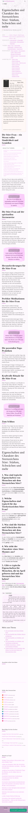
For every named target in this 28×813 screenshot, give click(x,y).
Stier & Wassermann (17, 73)
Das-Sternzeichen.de (13, 808)
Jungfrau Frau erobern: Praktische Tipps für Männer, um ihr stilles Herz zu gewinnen (13, 772)
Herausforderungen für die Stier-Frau (11, 154)
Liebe (12, 52)
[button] (25, 1)
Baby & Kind (18, 52)
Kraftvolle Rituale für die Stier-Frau (10, 159)
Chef (12, 57)
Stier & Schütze (16, 69)
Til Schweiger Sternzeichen (10, 743)
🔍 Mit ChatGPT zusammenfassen (18, 810)
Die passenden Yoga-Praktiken (9, 158)
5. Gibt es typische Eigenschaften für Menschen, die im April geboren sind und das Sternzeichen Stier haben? (13, 174)
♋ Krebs (7, 702)
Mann (9, 45)
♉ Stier (7, 697)
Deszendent (13, 42)
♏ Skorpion (10, 711)
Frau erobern (22, 50)
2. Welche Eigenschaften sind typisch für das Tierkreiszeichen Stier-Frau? (12, 166)
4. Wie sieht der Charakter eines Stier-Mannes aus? (13, 171)
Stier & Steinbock (16, 71)
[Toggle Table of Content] (23, 148)
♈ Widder (8, 695)
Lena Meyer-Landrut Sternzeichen (12, 745)
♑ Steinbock (10, 716)
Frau (12, 45)
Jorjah (10, 595)
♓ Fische (8, 720)
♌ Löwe (8, 704)
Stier (3, 585)
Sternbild (12, 43)
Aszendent (20, 40)
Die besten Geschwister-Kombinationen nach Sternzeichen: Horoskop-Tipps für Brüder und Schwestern (13, 783)
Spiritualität (10, 47)
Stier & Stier (15, 59)
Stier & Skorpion (16, 68)
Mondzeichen (20, 42)
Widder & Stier (15, 76)
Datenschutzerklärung (9, 809)
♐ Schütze (10, 713)
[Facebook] (4, 600)
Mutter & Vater (14, 56)
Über (3, 593)
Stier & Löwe (22, 63)
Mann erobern (14, 50)
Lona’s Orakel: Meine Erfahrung (11, 796)
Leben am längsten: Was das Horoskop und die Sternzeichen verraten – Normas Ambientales (13, 766)
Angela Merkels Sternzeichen (10, 734)
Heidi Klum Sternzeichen (9, 736)
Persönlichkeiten (12, 49)
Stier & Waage (15, 66)
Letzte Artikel (8, 593)
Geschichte (19, 49)
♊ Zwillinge (8, 699)
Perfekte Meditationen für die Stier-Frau (11, 156)
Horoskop (5, 36)
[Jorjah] (5, 598)
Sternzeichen (13, 40)
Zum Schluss (6, 161)
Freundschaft (22, 56)
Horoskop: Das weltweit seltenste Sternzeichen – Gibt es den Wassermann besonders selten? (13, 800)
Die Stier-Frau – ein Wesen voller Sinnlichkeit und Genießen (13, 151)
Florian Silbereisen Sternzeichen (11, 738)
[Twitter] (6, 600)
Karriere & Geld (18, 47)
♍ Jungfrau (10, 706)
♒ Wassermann (10, 718)
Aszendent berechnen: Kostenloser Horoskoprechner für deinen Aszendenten (12, 777)
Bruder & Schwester (16, 54)
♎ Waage (9, 709)
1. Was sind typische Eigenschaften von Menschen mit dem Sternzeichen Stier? (13, 164)
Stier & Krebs (15, 63)
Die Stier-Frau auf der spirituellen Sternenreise (12, 153)
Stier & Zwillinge (16, 61)
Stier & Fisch (15, 74)
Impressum (21, 808)
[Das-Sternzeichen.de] (11, 1)
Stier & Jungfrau (16, 64)
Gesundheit (17, 45)
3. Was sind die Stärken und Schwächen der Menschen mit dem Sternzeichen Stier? (12, 169)
